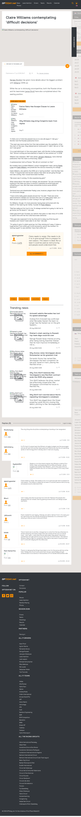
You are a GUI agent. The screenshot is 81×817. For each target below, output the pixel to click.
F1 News (13, 299)
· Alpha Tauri (22, 686)
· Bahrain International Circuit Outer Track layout (34, 757)
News (18, 3)
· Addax (21, 681)
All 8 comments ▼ (36, 253)
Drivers (36, 3)
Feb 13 (76, 87)
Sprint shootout (77, 32)
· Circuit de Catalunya (25, 768)
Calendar (57, 3)
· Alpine (21, 689)
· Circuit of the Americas (26, 773)
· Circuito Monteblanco (26, 783)
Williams (17, 83)
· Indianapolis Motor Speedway (28, 804)
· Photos (21, 605)
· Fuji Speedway (23, 788)
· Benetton (22, 720)
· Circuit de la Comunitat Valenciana (30, 770)
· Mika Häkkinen (23, 664)
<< (13, 64)
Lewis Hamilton (27, 3)
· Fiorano (21, 786)
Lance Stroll (30, 91)
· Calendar (22, 625)
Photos (19, 5)
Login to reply (67, 423)
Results (49, 3)
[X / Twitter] (7, 595)
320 (9, 505)
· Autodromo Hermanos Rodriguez (29, 750)
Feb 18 (76, 97)
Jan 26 (77, 59)
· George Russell (24, 651)
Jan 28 (77, 65)
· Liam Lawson (23, 659)
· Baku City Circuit (24, 760)
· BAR (20, 715)
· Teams (21, 617)
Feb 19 (76, 100)
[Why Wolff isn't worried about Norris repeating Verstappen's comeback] (19, 395)
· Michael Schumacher (25, 662)
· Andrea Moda (23, 691)
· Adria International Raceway (28, 742)
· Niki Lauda (22, 667)
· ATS (20, 707)
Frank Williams (46, 205)
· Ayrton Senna (23, 646)
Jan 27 (77, 62)
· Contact (21, 585)
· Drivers (21, 614)
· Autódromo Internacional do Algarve (30, 752)
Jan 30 (77, 71)
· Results (21, 622)
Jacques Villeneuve (44, 157)
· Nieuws (21, 597)
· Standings (22, 620)
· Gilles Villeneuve (24, 791)
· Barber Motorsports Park (26, 763)
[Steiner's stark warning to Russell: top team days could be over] (19, 333)
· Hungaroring (23, 799)
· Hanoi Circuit (23, 793)
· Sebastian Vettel (24, 669)
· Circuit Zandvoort (24, 778)
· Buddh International (25, 765)
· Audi (20, 709)
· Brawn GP (22, 725)
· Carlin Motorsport (24, 733)
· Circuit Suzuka (23, 775)
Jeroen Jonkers (44, 73)
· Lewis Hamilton (24, 600)
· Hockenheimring (24, 796)
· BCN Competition (24, 717)
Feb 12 (76, 84)
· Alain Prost (22, 644)
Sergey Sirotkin (16, 80)
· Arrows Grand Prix (24, 697)
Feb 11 (76, 81)
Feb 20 (77, 103)
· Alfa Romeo (22, 684)
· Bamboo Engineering (25, 712)
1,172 (9, 558)
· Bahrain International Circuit (28, 755)
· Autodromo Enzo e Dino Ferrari (28, 747)
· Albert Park (22, 745)
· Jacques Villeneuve (25, 654)
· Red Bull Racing (24, 602)
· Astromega (22, 704)
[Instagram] (11, 595)
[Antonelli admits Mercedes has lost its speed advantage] (19, 313)
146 (18, 471)
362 (9, 454)
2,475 (19, 243)
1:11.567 (79, 38)
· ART (20, 699)
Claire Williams (22, 167)
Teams (42, 3)
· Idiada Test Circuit (24, 801)
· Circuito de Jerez (24, 781)
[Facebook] (3, 595)
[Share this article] (67, 66)
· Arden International (25, 694)
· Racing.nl (22, 634)
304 (9, 437)
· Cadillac (21, 727)
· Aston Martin (23, 702)
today (9, 3)
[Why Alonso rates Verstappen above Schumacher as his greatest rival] (19, 354)
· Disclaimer (22, 588)
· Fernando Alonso (24, 649)
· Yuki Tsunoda (23, 672)
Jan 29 (77, 68)
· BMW (20, 722)
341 (9, 539)
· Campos (21, 730)
